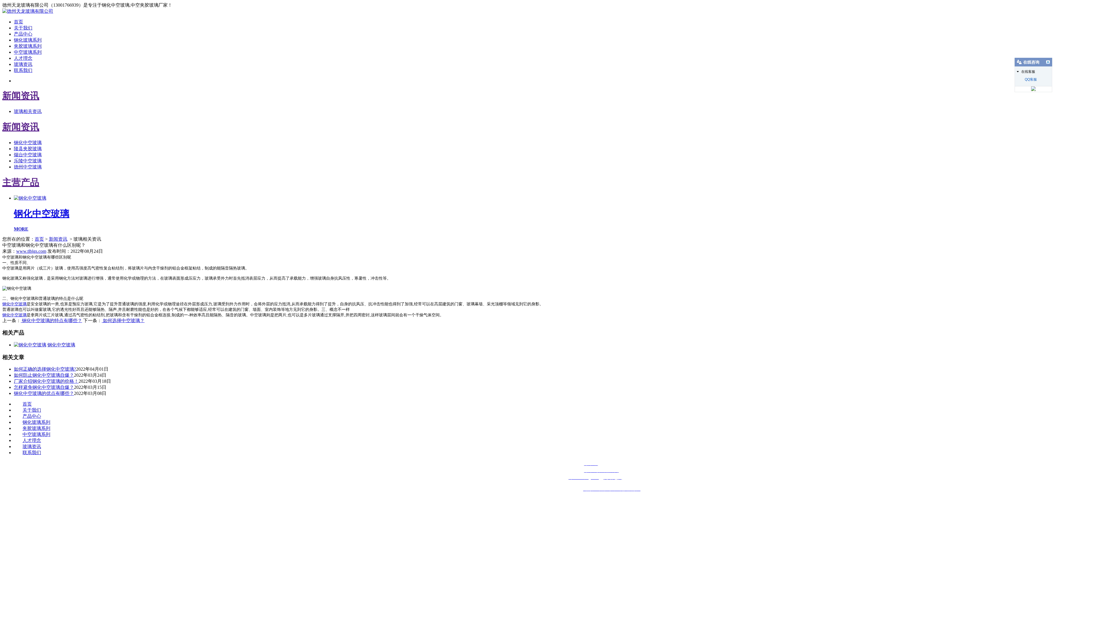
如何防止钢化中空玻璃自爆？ (44, 375)
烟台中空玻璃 (28, 154)
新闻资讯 (58, 239)
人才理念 (23, 58)
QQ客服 (1031, 79)
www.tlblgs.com (31, 251)
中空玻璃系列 (28, 52)
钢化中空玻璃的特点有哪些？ (51, 320)
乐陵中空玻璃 (28, 160)
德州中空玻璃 (28, 166)
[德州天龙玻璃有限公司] (27, 11)
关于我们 (23, 27)
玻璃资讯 (23, 64)
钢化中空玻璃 (28, 142)
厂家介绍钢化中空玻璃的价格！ (46, 381)
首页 (18, 21)
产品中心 (23, 33)
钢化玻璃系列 (28, 40)
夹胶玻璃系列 (28, 46)
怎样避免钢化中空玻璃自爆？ (44, 387)
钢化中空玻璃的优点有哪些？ (44, 393)
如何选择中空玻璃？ (123, 320)
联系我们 (23, 70)
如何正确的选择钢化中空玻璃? (45, 369)
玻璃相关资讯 (28, 111)
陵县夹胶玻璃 (28, 148)
